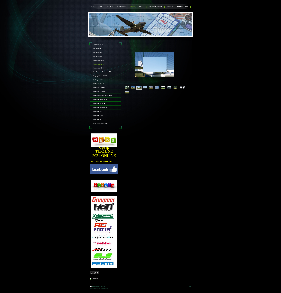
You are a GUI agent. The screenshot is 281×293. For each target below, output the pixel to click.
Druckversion (96, 286)
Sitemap (103, 286)
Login (189, 286)
